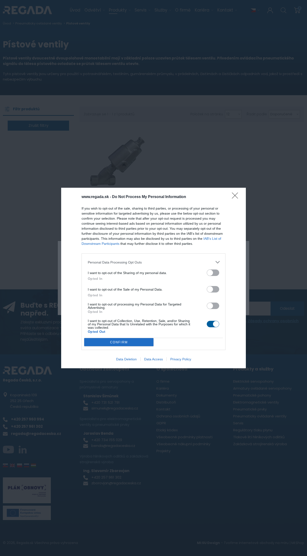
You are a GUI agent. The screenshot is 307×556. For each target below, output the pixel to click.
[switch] (213, 272)
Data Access (153, 359)
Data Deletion (126, 359)
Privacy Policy (180, 359)
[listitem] (153, 262)
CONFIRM (119, 342)
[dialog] (153, 278)
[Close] (236, 197)
